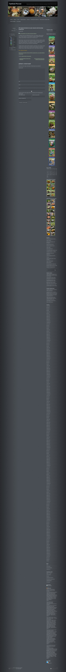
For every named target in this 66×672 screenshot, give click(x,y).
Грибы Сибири (48, 247)
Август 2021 (48, 395)
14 (53, 172)
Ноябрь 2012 (48, 551)
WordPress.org (48, 569)
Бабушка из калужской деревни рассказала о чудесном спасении (51, 590)
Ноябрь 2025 (48, 319)
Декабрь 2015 (48, 496)
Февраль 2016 (48, 493)
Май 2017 (48, 471)
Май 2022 (48, 381)
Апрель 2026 (48, 311)
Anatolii (14, 30)
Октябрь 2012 (48, 553)
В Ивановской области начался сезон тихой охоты (24, 59)
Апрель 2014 (48, 526)
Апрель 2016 (48, 490)
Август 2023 (48, 359)
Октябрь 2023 (48, 356)
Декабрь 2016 (48, 478)
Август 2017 (48, 466)
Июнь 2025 (48, 326)
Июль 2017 (48, 468)
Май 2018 (48, 453)
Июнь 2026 (48, 308)
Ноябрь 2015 (48, 498)
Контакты (28, 19)
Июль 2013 (48, 539)
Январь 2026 (48, 316)
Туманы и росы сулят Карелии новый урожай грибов (51, 630)
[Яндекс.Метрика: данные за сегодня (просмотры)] (49, 585)
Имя (19, 81)
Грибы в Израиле (49, 240)
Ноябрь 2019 (48, 426)
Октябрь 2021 (48, 392)
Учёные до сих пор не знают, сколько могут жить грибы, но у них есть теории (52, 285)
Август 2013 (48, 538)
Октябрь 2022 (48, 374)
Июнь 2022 (48, 380)
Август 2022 (48, 377)
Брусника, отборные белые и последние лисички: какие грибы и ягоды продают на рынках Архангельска (52, 294)
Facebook (35, 94)
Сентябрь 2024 (48, 340)
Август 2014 (48, 520)
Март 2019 (48, 438)
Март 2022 (48, 384)
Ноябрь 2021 (48, 390)
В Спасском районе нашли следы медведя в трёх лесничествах (39, 59)
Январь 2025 (48, 334)
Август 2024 (48, 341)
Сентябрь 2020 (48, 411)
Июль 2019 (48, 432)
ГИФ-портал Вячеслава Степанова (51, 238)
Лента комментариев (49, 567)
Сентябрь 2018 (48, 447)
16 (56, 172)
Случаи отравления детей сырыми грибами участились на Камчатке (51, 646)
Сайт (19, 88)
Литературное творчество (35, 19)
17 (47, 173)
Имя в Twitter (22, 94)
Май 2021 (48, 399)
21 (53, 173)
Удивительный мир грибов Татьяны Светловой (51, 259)
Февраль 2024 (48, 350)
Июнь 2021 (48, 398)
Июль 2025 (48, 325)
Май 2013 (48, 542)
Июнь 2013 (48, 541)
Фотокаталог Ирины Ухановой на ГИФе (52, 265)
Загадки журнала (23, 19)
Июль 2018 (48, 450)
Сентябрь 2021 (48, 393)
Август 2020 (48, 413)
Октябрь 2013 (48, 535)
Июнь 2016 (48, 487)
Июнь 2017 (48, 469)
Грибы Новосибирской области (51, 245)
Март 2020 (48, 420)
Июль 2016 (48, 486)
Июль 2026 (48, 307)
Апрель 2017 (48, 472)
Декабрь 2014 (48, 514)
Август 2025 (48, 323)
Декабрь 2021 (48, 389)
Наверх (57, 667)
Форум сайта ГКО (49, 262)
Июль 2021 (48, 396)
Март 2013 (48, 545)
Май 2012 (48, 560)
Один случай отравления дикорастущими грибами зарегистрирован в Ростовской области (52, 602)
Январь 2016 (48, 495)
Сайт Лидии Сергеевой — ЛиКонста (51, 251)
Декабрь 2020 (48, 407)
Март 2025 (48, 331)
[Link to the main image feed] (48, 663)
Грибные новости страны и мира (26, 56)
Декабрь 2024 (48, 335)
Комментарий (21, 67)
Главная (11, 19)
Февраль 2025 (48, 332)
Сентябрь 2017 (48, 465)
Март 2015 (48, 510)
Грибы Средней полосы (50, 248)
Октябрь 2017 (48, 463)
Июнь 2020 (48, 416)
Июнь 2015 (48, 505)
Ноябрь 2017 (48, 462)
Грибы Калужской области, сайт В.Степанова (51, 242)
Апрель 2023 (48, 365)
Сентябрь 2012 (48, 554)
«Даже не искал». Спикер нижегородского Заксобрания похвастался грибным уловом (51, 298)
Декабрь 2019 (48, 425)
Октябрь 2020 (48, 410)
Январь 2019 (48, 441)
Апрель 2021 (48, 401)
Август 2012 (48, 556)
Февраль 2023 (48, 368)
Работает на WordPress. (55, 668)
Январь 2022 (48, 387)
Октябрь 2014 (48, 517)
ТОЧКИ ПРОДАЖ (13, 21)
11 (48, 172)
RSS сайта (49, 588)
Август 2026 (48, 305)
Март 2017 (48, 474)
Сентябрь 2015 (48, 501)
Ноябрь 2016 (48, 480)
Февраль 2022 (48, 386)
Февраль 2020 (48, 422)
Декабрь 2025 (48, 317)
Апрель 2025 (48, 329)
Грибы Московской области (50, 244)
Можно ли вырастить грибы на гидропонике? (52, 290)
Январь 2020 (48, 423)
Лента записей (48, 566)
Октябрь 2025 (48, 320)
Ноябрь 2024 (48, 337)
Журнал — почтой (16, 19)
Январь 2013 (48, 548)
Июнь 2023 (48, 362)
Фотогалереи (19, 21)
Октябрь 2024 (48, 338)
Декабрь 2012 (48, 550)
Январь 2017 (48, 477)
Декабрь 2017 (48, 460)
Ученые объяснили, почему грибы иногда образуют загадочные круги (51, 278)
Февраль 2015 (48, 511)
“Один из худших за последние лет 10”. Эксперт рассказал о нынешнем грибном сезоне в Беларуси (52, 275)
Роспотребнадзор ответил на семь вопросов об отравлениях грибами (51, 280)
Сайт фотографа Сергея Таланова (51, 255)
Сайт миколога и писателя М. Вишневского (50, 253)
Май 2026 (48, 310)
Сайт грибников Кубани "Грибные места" (52, 250)
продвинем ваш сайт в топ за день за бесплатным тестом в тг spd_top (51, 292)
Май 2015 (48, 507)
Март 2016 (48, 492)
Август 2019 (48, 431)
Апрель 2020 (48, 419)
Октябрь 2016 (48, 481)
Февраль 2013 (48, 547)
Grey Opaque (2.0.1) (13, 668)
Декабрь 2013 (48, 532)
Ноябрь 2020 (48, 408)
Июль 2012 (48, 557)
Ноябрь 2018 (48, 444)
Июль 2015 (48, 504)
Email (19, 84)
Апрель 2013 (48, 544)
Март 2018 (48, 456)
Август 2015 (48, 502)
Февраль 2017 (48, 475)
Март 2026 (48, 313)
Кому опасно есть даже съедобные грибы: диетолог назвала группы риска (52, 283)
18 (48, 173)
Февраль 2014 (48, 529)
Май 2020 (48, 417)
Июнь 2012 (48, 559)
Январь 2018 (48, 459)
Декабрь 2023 (48, 353)
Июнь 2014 (48, 523)
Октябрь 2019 (48, 428)
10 (47, 172)
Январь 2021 (48, 405)
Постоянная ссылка (13, 49)
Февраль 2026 (48, 314)
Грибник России (15, 4)
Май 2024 (48, 346)
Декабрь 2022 (48, 371)
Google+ (22, 98)
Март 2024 (48, 349)
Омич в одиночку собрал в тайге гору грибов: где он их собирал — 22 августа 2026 (52, 618)
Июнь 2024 (48, 344)
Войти (47, 564)
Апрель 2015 (48, 508)
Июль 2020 (48, 414)
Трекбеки (12, 48)
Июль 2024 (48, 343)
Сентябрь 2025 (48, 322)
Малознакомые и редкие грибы (44, 19)
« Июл (47, 176)
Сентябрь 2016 (48, 483)
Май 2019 (48, 435)
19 (50, 173)
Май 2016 (48, 489)
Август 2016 (48, 484)
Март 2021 (48, 402)
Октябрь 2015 (48, 499)
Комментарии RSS (13, 47)
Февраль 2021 (48, 404)
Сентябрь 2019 (48, 429)
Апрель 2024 (48, 347)
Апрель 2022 (48, 383)
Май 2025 (48, 328)
